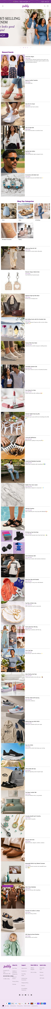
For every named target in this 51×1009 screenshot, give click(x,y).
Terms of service (27, 1005)
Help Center (24, 968)
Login (42, 1)
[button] (2, 6)
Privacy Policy (15, 981)
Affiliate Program (32, 968)
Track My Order (24, 974)
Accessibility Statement (24, 989)
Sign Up (47, 1)
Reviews (41, 972)
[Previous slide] (20, 47)
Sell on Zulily (33, 972)
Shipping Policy (25, 982)
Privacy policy (20, 1005)
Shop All (41, 975)
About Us (14, 965)
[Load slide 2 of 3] (25, 48)
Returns (23, 985)
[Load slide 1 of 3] (24, 48)
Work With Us (34, 965)
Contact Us (24, 971)
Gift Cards (42, 978)
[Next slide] (30, 47)
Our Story (14, 968)
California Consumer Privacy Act (14, 973)
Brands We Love (42, 968)
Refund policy (13, 1005)
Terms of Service (14, 977)
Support (24, 965)
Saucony (25, 27)
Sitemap (14, 984)
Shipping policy (34, 1005)
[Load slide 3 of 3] (27, 48)
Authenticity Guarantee (24, 979)
